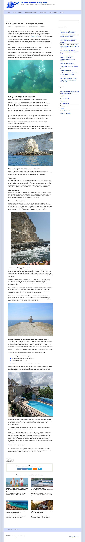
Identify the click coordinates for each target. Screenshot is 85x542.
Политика (16, 529)
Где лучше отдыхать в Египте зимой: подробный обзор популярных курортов (15, 512)
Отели (14, 12)
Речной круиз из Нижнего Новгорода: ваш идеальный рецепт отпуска (42, 489)
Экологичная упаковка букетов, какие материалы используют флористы (68, 40)
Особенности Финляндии (66, 93)
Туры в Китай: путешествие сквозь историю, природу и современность (41, 512)
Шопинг (20, 12)
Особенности (43, 12)
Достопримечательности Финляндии (69, 91)
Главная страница (9, 21)
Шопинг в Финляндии (65, 113)
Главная (10, 529)
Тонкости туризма (53, 12)
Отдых (62, 12)
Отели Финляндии (64, 98)
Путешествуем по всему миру (34, 2)
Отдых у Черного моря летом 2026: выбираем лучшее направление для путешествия (17, 489)
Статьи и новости (64, 103)
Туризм (62, 108)
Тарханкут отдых (35, 36)
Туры (9, 12)
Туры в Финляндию (65, 110)
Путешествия (35, 26)
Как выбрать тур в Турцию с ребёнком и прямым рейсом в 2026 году (69, 52)
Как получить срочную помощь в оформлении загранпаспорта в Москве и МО (68, 80)
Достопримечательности (31, 12)
